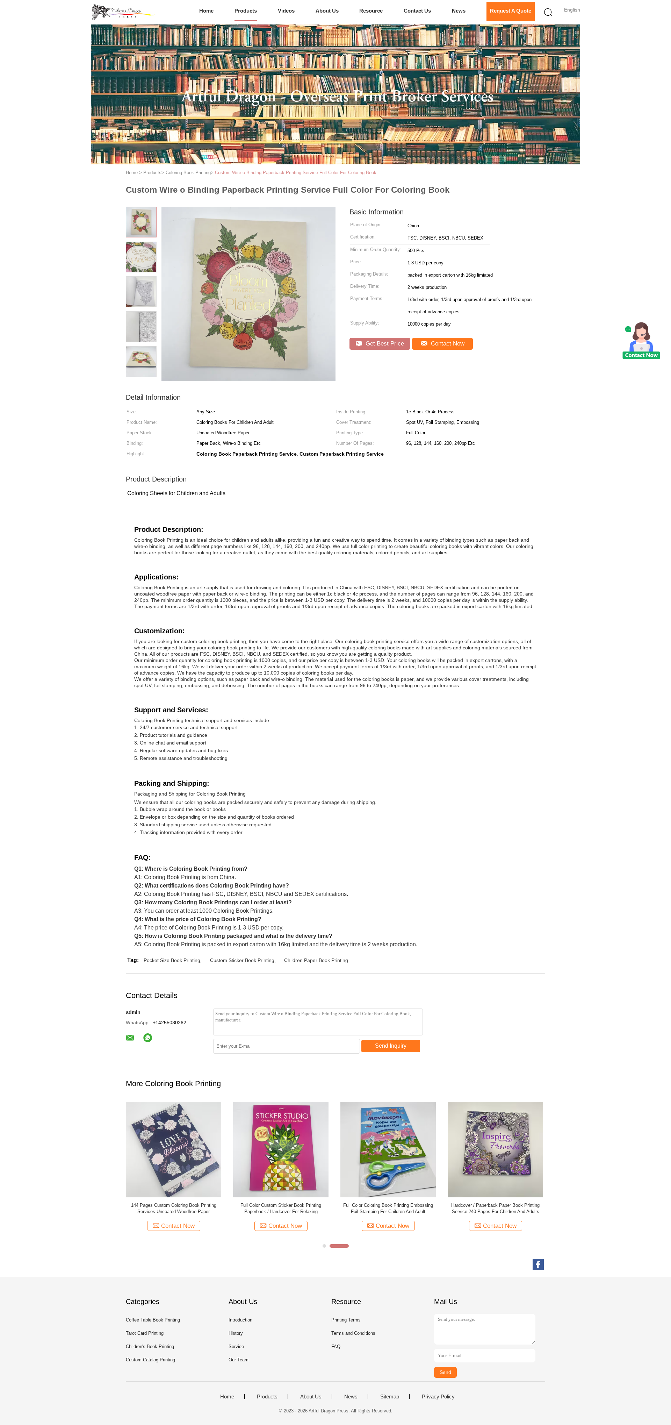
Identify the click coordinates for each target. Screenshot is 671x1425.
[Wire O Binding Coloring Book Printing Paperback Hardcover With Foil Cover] (495, 1149)
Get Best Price (384, 343)
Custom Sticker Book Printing (242, 960)
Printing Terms (346, 1320)
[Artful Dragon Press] (125, 12)
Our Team (238, 1359)
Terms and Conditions (353, 1333)
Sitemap (389, 1396)
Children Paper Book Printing (316, 960)
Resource (371, 11)
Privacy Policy (438, 1396)
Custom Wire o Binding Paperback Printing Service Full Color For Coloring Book (295, 172)
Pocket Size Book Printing (172, 960)
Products (246, 11)
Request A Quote (510, 11)
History (236, 1333)
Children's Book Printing (150, 1346)
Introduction (240, 1320)
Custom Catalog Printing (150, 1359)
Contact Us (417, 11)
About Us (327, 11)
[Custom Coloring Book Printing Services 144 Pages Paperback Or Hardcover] (388, 1149)
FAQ (335, 1346)
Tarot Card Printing (145, 1333)
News (459, 11)
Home (206, 11)
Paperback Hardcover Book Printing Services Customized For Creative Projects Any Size (281, 1208)
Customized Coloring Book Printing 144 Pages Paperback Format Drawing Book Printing (174, 1208)
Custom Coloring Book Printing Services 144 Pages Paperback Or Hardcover (388, 1208)
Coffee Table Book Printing (153, 1320)
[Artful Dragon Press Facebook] (538, 1264)
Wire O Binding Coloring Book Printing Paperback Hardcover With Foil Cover (495, 1208)
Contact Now (446, 343)
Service (236, 1346)
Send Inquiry (390, 1046)
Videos (286, 11)
